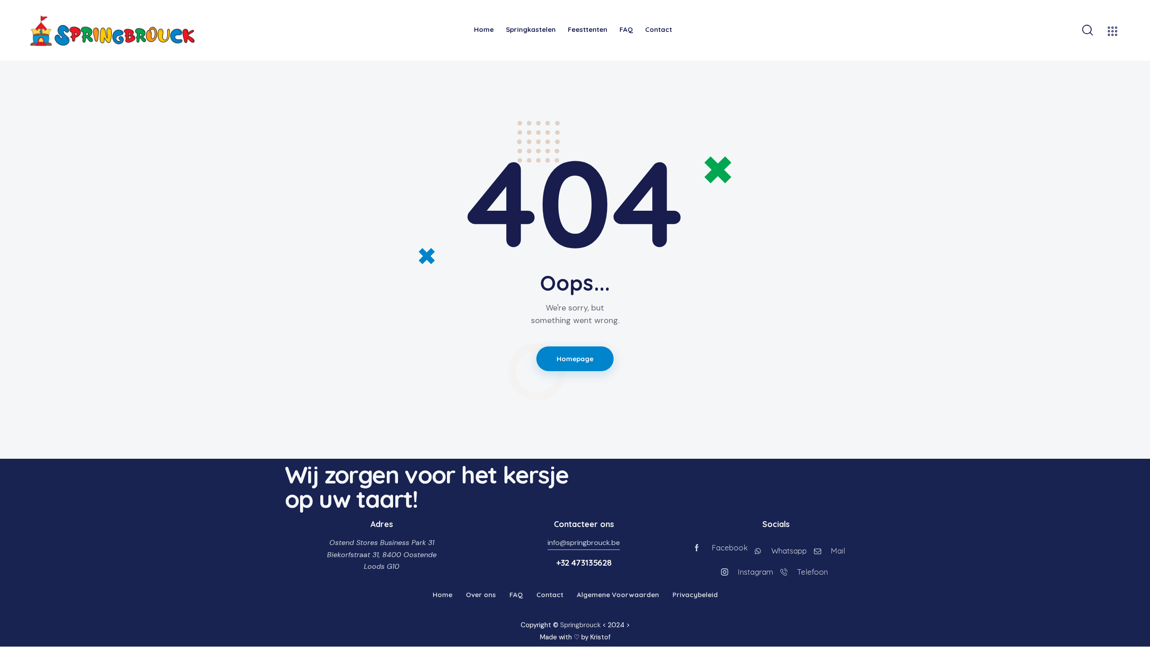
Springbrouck (580, 624)
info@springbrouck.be (584, 542)
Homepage (575, 359)
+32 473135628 (584, 562)
